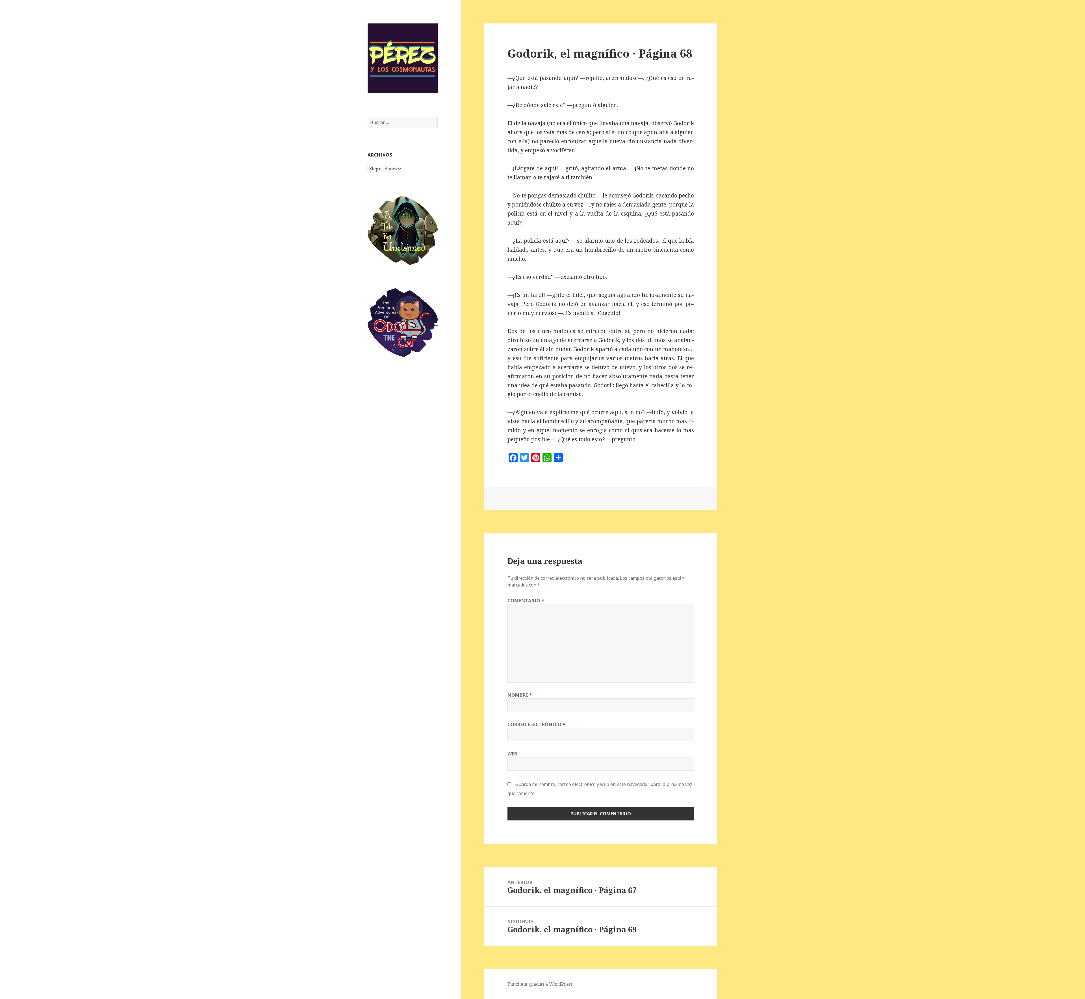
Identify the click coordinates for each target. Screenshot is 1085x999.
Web (512, 754)
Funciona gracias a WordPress (540, 984)
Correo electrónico (536, 724)
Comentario (525, 601)
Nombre (519, 695)
